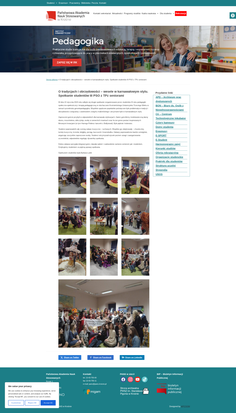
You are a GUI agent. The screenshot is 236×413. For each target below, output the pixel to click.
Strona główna (52, 80)
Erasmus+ (63, 3)
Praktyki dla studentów (169, 161)
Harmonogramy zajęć (168, 144)
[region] (32, 395)
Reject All (32, 403)
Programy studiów (132, 13)
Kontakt (102, 3)
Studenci (51, 3)
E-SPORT (161, 135)
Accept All (48, 403)
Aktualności (117, 13)
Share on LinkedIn (133, 357)
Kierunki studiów (166, 148)
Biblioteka (85, 3)
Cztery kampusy (165, 122)
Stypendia (161, 170)
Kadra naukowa (149, 13)
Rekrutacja (181, 13)
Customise (16, 403)
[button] (233, 15)
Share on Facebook (102, 357)
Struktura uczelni (166, 165)
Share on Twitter (71, 357)
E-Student (161, 139)
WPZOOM (185, 406)
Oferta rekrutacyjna (167, 152)
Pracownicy (74, 3)
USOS (159, 174)
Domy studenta (164, 127)
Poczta (95, 3)
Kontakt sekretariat (102, 13)
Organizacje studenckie (169, 157)
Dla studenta (165, 13)
